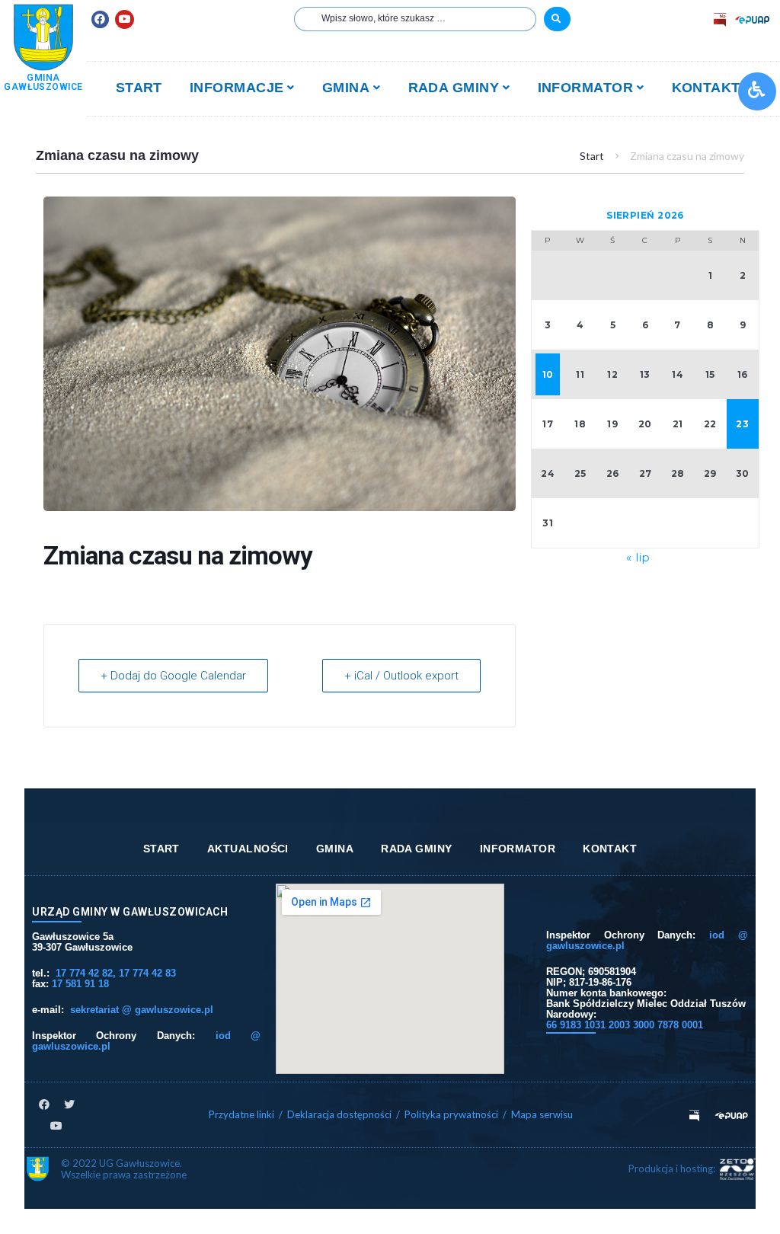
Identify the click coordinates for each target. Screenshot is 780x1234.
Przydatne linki (241, 1114)
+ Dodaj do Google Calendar (173, 676)
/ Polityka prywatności (448, 1114)
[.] (557, 19)
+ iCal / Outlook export (401, 676)
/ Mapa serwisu (538, 1114)
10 (548, 374)
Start (592, 155)
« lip (638, 557)
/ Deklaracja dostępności (335, 1114)
